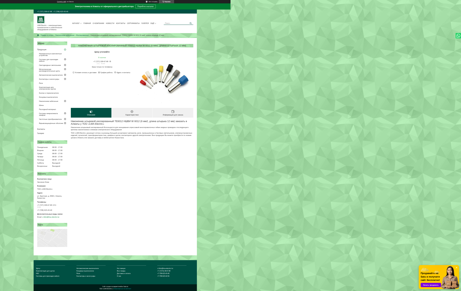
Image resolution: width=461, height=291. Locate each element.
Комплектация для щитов (45, 271)
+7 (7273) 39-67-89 (163, 271)
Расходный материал (47, 109)
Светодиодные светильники (50, 65)
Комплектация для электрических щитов (47, 88)
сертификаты (133, 23)
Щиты (38, 268)
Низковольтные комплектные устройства (50, 54)
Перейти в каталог (145, 6)
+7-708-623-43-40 (163, 273)
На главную (121, 268)
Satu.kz (125, 286)
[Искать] (190, 23)
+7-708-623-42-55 (163, 276)
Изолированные (82, 35)
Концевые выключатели (48, 97)
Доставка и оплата (123, 273)
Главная (87, 23)
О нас (119, 276)
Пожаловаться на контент (122, 289)
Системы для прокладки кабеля (48, 60)
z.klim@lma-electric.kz (50, 217)
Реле (41, 83)
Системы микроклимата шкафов (48, 114)
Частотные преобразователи (50, 119)
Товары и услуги (47, 35)
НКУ (37, 273)
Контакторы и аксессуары (49, 79)
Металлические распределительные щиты (49, 70)
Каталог (76, 23)
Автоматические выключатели (51, 75)
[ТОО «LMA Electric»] (40, 19)
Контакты (120, 23)
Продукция (41, 49)
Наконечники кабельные (64, 35)
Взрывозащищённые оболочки (51, 123)
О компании (98, 23)
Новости (110, 23)
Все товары (121, 271)
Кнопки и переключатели (49, 93)
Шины (41, 105)
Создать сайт (61, 2)
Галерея (145, 23)
